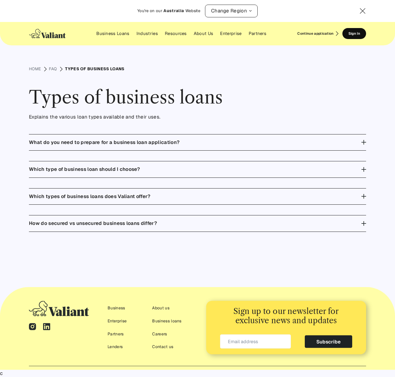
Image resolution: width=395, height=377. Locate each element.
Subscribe (328, 341)
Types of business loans (94, 68)
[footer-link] (59, 308)
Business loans (166, 320)
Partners (116, 333)
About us (160, 307)
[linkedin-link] (46, 327)
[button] (231, 11)
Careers (159, 333)
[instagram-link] (32, 327)
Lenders (115, 346)
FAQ (53, 68)
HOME (35, 68)
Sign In (354, 33)
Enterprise (117, 320)
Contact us (162, 346)
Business (116, 307)
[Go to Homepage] (47, 33)
